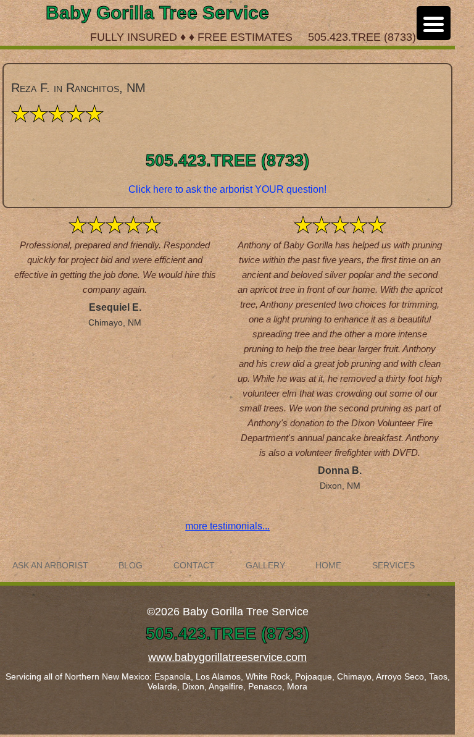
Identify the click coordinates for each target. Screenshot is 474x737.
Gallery (265, 565)
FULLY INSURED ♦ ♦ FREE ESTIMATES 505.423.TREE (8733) (253, 37)
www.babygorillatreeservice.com (227, 657)
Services (393, 565)
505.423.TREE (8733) (227, 160)
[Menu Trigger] (434, 23)
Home (328, 565)
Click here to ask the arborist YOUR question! (227, 189)
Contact (194, 565)
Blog (130, 565)
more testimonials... (227, 526)
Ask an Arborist (50, 565)
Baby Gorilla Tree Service (157, 12)
